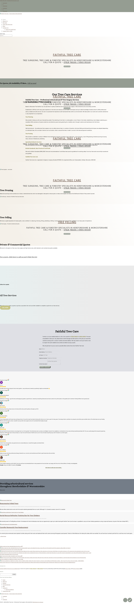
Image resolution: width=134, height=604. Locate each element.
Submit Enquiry (45, 367)
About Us (5, 581)
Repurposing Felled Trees (9, 503)
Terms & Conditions (11, 29)
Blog (4, 586)
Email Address (42, 352)
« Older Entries (3, 536)
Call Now (5, 307)
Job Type (41, 355)
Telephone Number (43, 358)
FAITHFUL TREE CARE (67, 55)
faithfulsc (3, 506)
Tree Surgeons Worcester (45, 506)
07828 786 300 (3, 0)
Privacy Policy (68, 569)
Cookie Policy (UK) (7, 31)
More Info (2, 490)
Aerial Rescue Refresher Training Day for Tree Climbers (20, 515)
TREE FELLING (67, 222)
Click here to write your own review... (53, 468)
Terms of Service (76, 569)
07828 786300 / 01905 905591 (77, 62)
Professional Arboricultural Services (32, 506)
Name (40, 349)
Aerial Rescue (14, 506)
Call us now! (31, 83)
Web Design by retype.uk (38, 602)
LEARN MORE (67, 66)
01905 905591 (82, 337)
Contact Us (5, 588)
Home (4, 580)
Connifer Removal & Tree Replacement (14, 527)
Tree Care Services (7, 24)
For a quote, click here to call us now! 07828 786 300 (18, 257)
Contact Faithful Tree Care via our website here (10, 569)
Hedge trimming (20, 506)
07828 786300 (74, 337)
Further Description (43, 364)
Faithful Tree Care (5, 518)
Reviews (4, 583)
